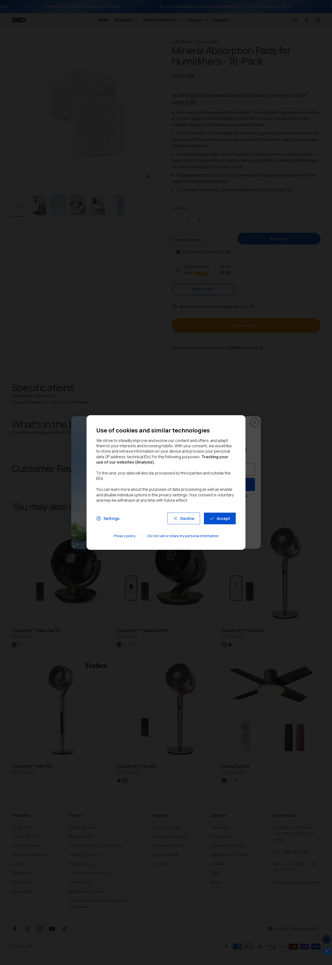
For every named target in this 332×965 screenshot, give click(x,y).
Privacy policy (125, 536)
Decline (187, 518)
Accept (223, 518)
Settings (112, 518)
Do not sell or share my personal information (183, 536)
